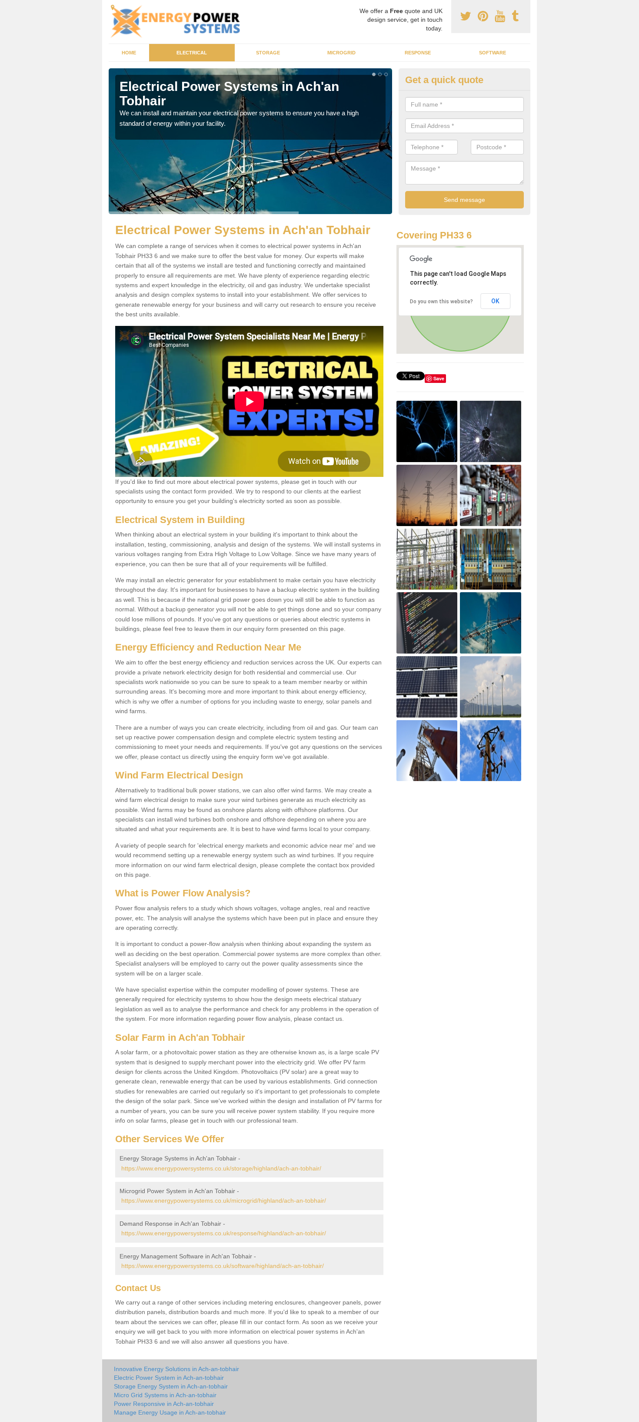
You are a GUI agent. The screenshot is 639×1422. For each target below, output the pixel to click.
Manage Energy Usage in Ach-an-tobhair (170, 1412)
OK (495, 301)
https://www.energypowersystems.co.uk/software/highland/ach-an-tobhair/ (222, 1265)
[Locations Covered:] (112, 7)
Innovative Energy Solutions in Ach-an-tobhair (176, 1368)
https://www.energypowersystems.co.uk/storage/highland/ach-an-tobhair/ (221, 1168)
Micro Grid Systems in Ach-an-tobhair (165, 1395)
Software (492, 52)
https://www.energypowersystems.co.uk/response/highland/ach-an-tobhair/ (223, 1233)
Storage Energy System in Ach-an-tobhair (171, 1386)
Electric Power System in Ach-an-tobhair (169, 1377)
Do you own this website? (441, 301)
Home (129, 52)
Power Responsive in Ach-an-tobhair (164, 1403)
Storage (268, 52)
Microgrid (341, 52)
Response (418, 52)
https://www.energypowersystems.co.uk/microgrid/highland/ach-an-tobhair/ (223, 1200)
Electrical (191, 52)
